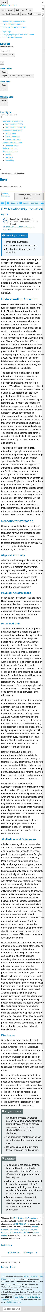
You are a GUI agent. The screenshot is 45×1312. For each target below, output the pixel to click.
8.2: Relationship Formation (25, 1218)
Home (13, 203)
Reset (4, 72)
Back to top (5, 1245)
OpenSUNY (7, 229)
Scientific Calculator (12, 139)
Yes (6, 1267)
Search (5, 1309)
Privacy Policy (18, 1297)
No (15, 1267)
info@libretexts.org (13, 1302)
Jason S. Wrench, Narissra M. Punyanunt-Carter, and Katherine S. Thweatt (20, 1230)
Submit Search (7, 55)
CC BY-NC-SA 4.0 (21, 1224)
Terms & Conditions (32, 1297)
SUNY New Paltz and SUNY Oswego (17, 227)
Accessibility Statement (10, 1299)
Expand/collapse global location (42, 202)
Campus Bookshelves (32, 203)
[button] (9, 157)
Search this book (6, 47)
